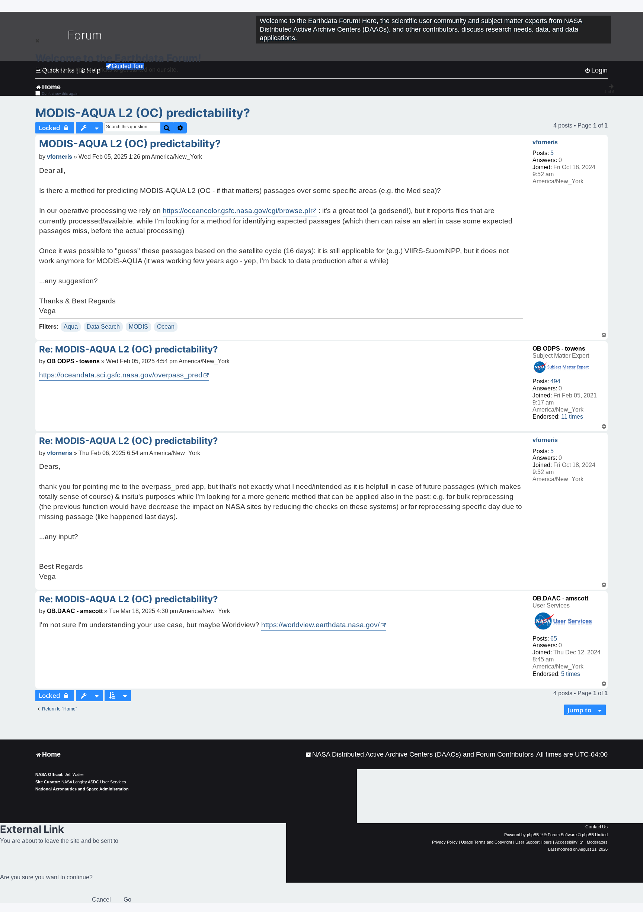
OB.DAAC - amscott (560, 598)
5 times (570, 674)
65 (553, 638)
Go (127, 899)
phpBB (533, 834)
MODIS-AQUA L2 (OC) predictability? (142, 113)
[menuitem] (419, 754)
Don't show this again (60, 93)
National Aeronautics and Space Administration (82, 789)
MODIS (138, 326)
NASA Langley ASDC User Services (93, 782)
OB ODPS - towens (558, 348)
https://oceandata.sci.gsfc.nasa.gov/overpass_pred (120, 375)
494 (555, 381)
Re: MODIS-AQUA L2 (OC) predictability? (128, 349)
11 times (572, 416)
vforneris (545, 142)
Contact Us (596, 826)
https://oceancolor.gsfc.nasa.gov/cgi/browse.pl (236, 211)
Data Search (103, 326)
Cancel (101, 899)
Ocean (166, 326)
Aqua (71, 326)
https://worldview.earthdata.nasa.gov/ (320, 625)
